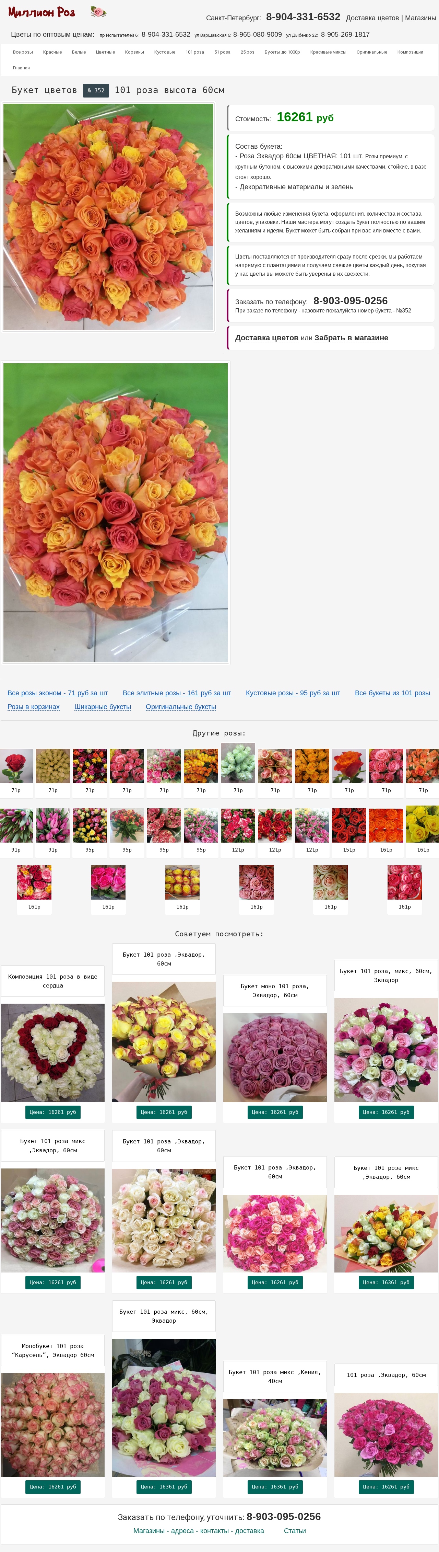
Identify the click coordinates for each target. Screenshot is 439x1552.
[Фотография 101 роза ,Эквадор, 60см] (108, 217)
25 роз (247, 52)
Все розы (23, 52)
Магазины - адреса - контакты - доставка (198, 1530)
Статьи (295, 1530)
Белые (79, 52)
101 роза (195, 52)
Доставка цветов (372, 18)
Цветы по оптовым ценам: (50, 34)
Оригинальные (372, 52)
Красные (52, 52)
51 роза (222, 52)
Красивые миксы (328, 52)
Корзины (134, 52)
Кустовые (164, 52)
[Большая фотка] (115, 513)
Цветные (105, 52)
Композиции (410, 52)
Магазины (421, 18)
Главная (21, 67)
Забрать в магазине (351, 337)
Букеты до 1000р (282, 52)
